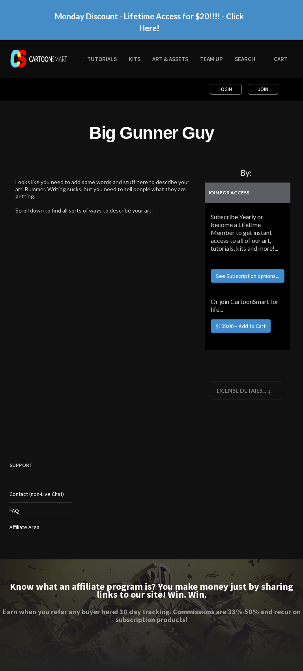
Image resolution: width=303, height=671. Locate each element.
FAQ (14, 510)
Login (226, 89)
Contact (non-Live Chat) (36, 494)
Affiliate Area (24, 527)
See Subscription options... (247, 276)
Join (263, 89)
